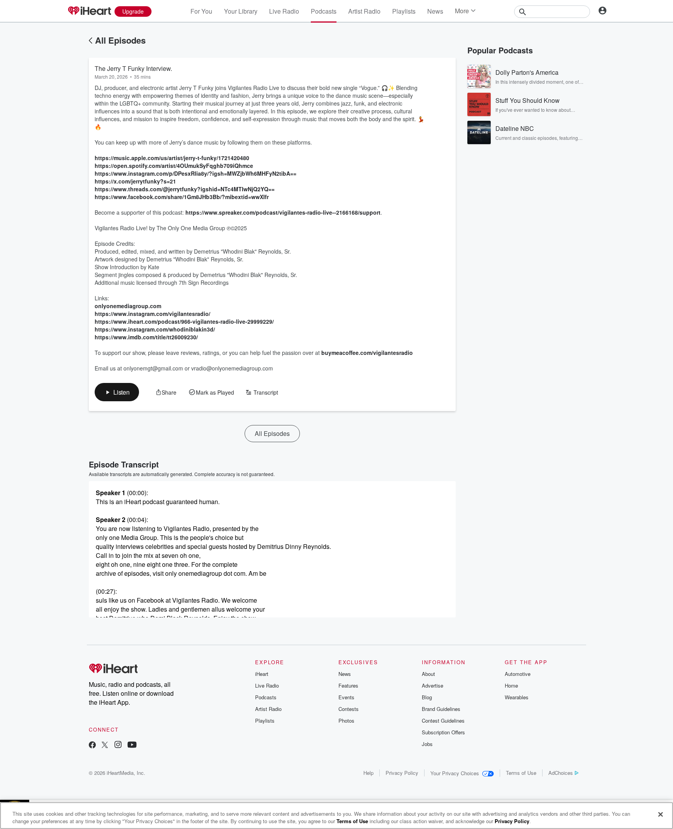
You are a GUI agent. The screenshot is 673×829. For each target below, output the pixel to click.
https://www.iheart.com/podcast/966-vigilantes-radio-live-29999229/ (184, 321)
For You (201, 11)
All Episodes (120, 40)
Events (346, 697)
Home (511, 685)
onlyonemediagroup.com (128, 306)
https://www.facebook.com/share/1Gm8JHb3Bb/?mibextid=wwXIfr (182, 197)
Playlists (404, 11)
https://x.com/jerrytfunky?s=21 (135, 181)
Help (368, 772)
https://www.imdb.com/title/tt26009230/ (146, 337)
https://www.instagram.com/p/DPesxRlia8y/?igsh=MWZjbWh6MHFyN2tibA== (195, 173)
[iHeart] (89, 11)
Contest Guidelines (443, 720)
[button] (117, 392)
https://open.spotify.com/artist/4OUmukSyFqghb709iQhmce (174, 165)
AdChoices (560, 772)
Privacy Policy (402, 772)
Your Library (240, 11)
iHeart (261, 673)
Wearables (517, 697)
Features (348, 685)
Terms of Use (521, 772)
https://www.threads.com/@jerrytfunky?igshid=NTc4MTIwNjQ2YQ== (185, 189)
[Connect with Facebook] (92, 745)
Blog (427, 697)
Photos (346, 720)
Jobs (427, 744)
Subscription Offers (443, 732)
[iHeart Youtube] (132, 745)
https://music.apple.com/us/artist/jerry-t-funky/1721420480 (172, 158)
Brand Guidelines (441, 709)
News (435, 11)
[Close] (660, 814)
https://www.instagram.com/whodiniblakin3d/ (155, 329)
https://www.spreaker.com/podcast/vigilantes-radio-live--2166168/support (283, 212)
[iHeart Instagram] (118, 745)
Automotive (517, 673)
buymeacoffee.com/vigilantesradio (367, 352)
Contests (348, 709)
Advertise (432, 685)
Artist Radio (364, 11)
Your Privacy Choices (454, 773)
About (428, 673)
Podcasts (323, 11)
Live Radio (284, 11)
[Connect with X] (105, 745)
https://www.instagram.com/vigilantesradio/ (152, 313)
